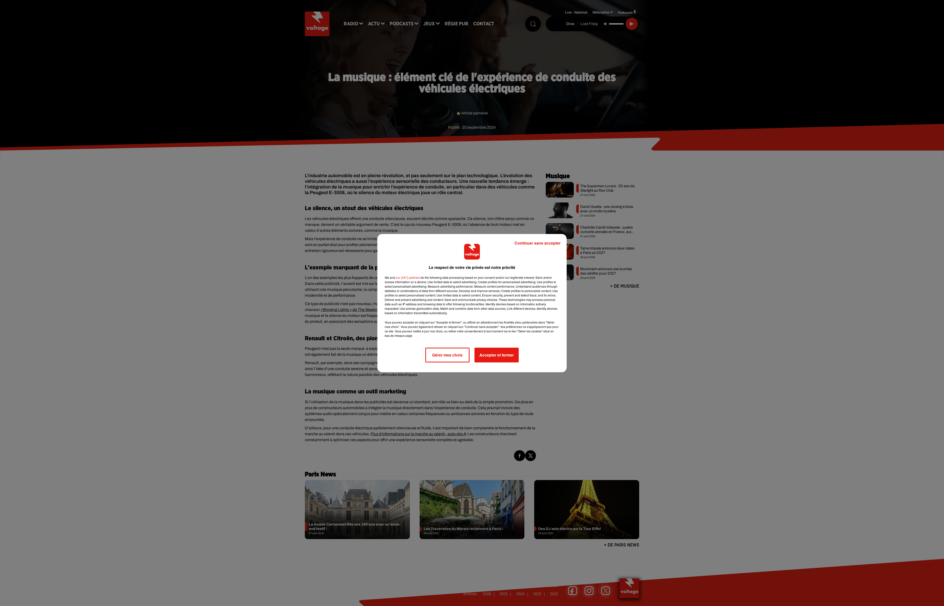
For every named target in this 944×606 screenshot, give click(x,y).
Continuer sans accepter (537, 243)
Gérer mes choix (447, 355)
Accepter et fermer (496, 355)
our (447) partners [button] (408, 277)
